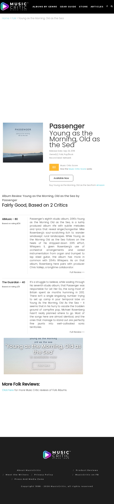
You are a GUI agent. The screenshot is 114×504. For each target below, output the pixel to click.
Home (5, 18)
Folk (14, 18)
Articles (97, 6)
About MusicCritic (29, 470)
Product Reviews (87, 470)
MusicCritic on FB (87, 475)
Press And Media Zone (29, 479)
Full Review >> (77, 272)
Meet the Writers (17, 475)
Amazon (100, 185)
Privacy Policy (43, 475)
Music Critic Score (77, 169)
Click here (8, 390)
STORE (83, 6)
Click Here (43, 365)
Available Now (61, 178)
